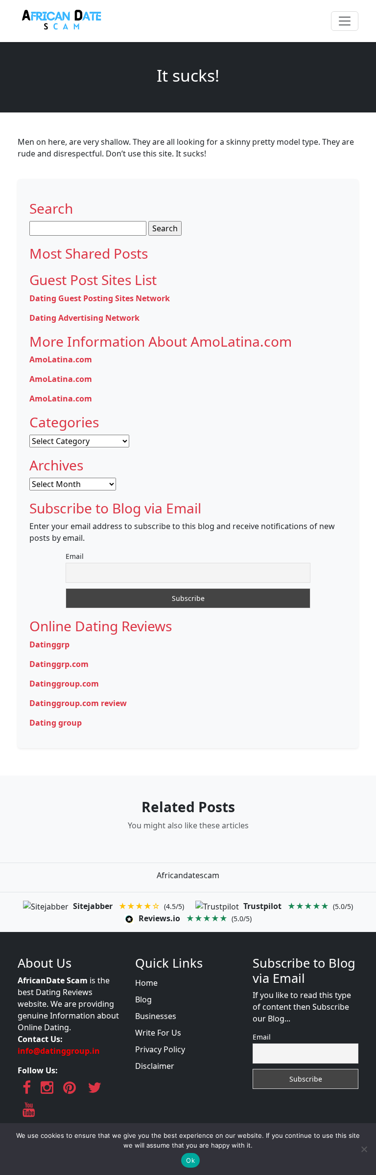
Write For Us (158, 1032)
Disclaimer (154, 1066)
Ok (190, 1160)
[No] (364, 1149)
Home (146, 982)
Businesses (155, 1016)
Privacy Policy (160, 1049)
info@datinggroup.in (59, 1050)
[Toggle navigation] (344, 21)
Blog (143, 999)
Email (75, 556)
